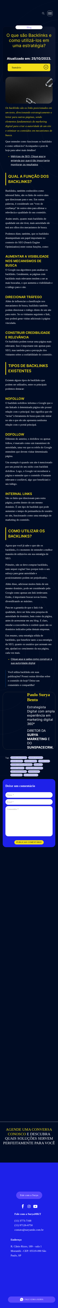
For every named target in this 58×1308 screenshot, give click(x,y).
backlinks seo (38, 764)
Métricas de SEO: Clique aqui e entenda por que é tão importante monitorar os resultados (30, 160)
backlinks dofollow (17, 761)
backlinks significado (17, 768)
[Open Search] (43, 13)
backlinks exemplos (31, 761)
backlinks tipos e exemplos (34, 768)
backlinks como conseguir (19, 757)
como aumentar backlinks (18, 771)
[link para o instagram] (29, 1206)
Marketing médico (33, 771)
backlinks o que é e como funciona (21, 764)
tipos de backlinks (16, 775)
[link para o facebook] (23, 1206)
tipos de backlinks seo (31, 775)
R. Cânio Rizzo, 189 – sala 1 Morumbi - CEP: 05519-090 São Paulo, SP (28, 1251)
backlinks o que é (44, 761)
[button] (29, 67)
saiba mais (29, 935)
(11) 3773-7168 (23, 1220)
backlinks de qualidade (35, 757)
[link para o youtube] (35, 1206)
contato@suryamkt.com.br (29, 1229)
